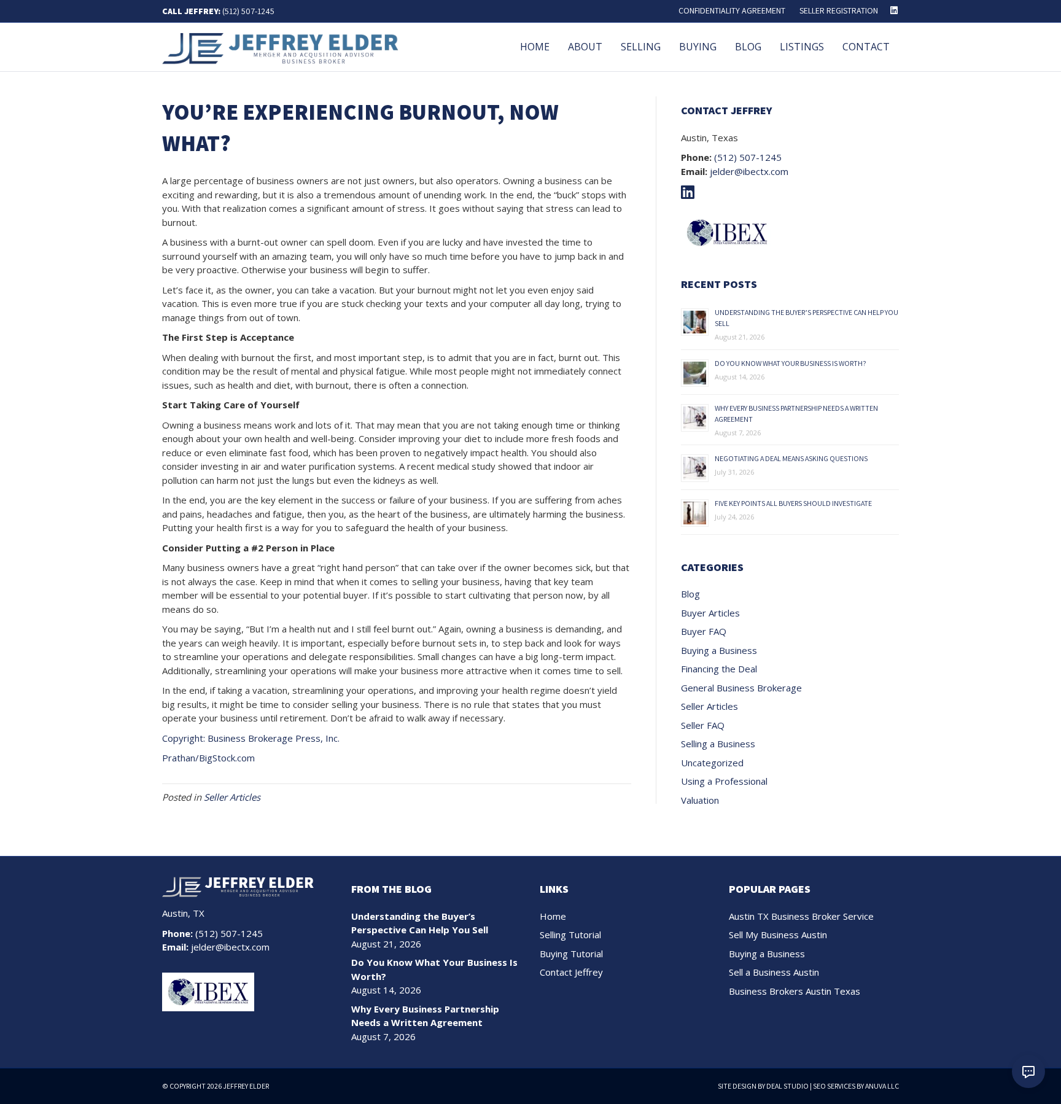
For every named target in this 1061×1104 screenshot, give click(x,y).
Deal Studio (787, 1085)
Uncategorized (712, 762)
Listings (802, 46)
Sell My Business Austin (778, 934)
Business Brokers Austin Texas (794, 991)
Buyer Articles (710, 613)
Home (535, 46)
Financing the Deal (719, 669)
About (585, 46)
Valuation (700, 800)
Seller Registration (838, 10)
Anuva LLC (882, 1085)
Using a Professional (724, 781)
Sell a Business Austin (774, 972)
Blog (748, 46)
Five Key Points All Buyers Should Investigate (793, 503)
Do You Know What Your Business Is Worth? (790, 363)
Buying (698, 46)
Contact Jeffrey (571, 972)
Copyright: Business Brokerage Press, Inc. (251, 738)
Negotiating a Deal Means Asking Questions (791, 458)
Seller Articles (232, 797)
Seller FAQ (703, 725)
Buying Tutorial (571, 953)
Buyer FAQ (703, 631)
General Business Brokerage (741, 688)
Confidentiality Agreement (731, 10)
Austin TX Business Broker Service (801, 916)
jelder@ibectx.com (749, 171)
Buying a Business (719, 650)
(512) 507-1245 (248, 11)
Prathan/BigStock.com (208, 758)
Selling (641, 46)
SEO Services (834, 1085)
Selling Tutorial (570, 934)
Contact (866, 46)
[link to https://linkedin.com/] (691, 194)
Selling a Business (718, 743)
